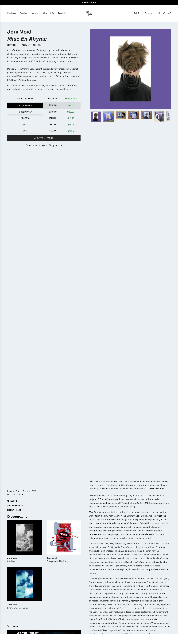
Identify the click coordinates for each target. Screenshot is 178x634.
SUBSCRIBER (71, 98)
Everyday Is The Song (57, 560)
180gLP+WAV (25, 112)
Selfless (12, 560)
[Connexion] (164, 13)
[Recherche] (159, 13)
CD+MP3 (25, 118)
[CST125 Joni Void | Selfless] (24, 537)
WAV (25, 131)
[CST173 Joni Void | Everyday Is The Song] (64, 537)
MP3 (25, 124)
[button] (92, 69)
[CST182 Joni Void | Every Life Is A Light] (24, 584)
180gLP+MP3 (25, 105)
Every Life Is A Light (17, 606)
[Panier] (169, 13)
